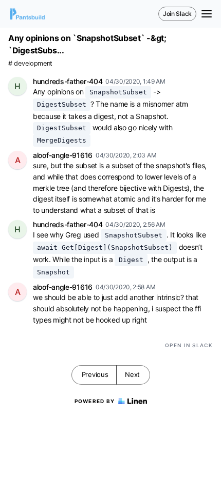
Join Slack (177, 13)
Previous (95, 374)
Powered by (95, 401)
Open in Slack (189, 345)
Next (132, 374)
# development (30, 63)
